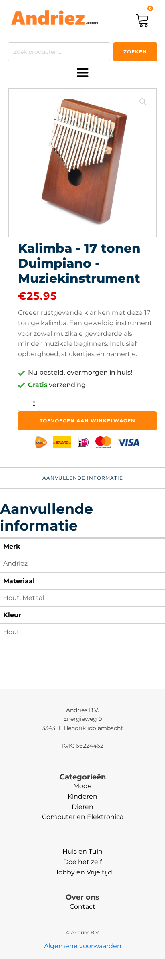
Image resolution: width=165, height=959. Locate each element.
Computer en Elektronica (82, 817)
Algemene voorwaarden (82, 946)
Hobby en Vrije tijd (82, 872)
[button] (143, 102)
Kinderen (82, 796)
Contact (82, 906)
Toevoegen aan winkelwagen (87, 421)
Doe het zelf (82, 862)
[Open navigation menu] (83, 73)
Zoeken (135, 52)
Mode (82, 786)
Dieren (82, 807)
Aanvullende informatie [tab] (82, 478)
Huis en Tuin (82, 851)
